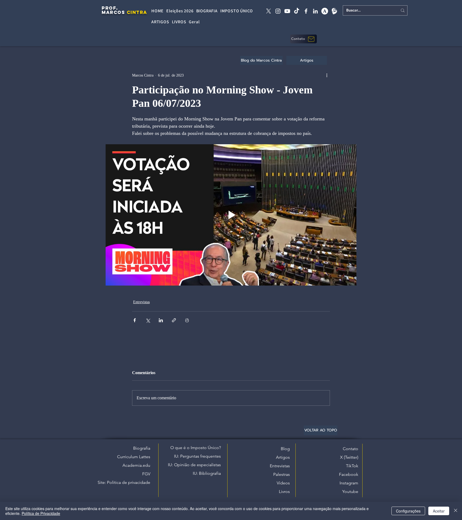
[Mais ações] (327, 75)
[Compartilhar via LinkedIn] (160, 320)
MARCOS (113, 12)
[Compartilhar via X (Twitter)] (147, 320)
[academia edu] (324, 11)
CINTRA (137, 12)
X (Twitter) (349, 457)
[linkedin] (315, 11)
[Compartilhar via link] (173, 320)
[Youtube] (287, 11)
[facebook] (306, 11)
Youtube (350, 491)
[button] (303, 39)
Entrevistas (141, 302)
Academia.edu (136, 465)
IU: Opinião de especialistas (194, 464)
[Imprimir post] (187, 320)
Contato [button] (350, 448)
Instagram (349, 482)
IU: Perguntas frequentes (197, 456)
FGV (146, 473)
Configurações (408, 511)
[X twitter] (268, 11)
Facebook (348, 474)
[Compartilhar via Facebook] (134, 320)
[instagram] (278, 11)
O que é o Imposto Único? (195, 447)
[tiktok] (296, 11)
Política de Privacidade (41, 513)
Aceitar (439, 511)
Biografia (141, 448)
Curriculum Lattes (133, 456)
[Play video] (231, 215)
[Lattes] (334, 11)
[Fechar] (455, 511)
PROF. (110, 8)
